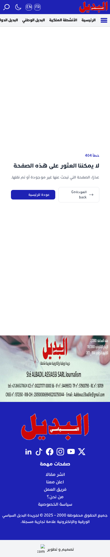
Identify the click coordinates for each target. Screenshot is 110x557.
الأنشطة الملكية (63, 20)
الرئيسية (88, 20)
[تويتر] (81, 451)
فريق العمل (55, 489)
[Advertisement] (55, 81)
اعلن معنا (55, 482)
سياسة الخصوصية (55, 504)
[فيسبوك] (49, 451)
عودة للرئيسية (39, 194)
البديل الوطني (33, 20)
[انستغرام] (60, 451)
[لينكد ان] (28, 451)
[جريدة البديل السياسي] (93, 7)
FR (37, 7)
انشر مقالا (55, 474)
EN (29, 7)
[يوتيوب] (71, 451)
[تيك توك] (39, 451)
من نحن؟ (55, 497)
